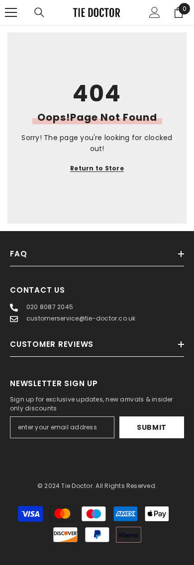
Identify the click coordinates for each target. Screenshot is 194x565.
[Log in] (154, 12)
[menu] (11, 12)
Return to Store (97, 168)
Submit (152, 427)
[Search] (39, 12)
